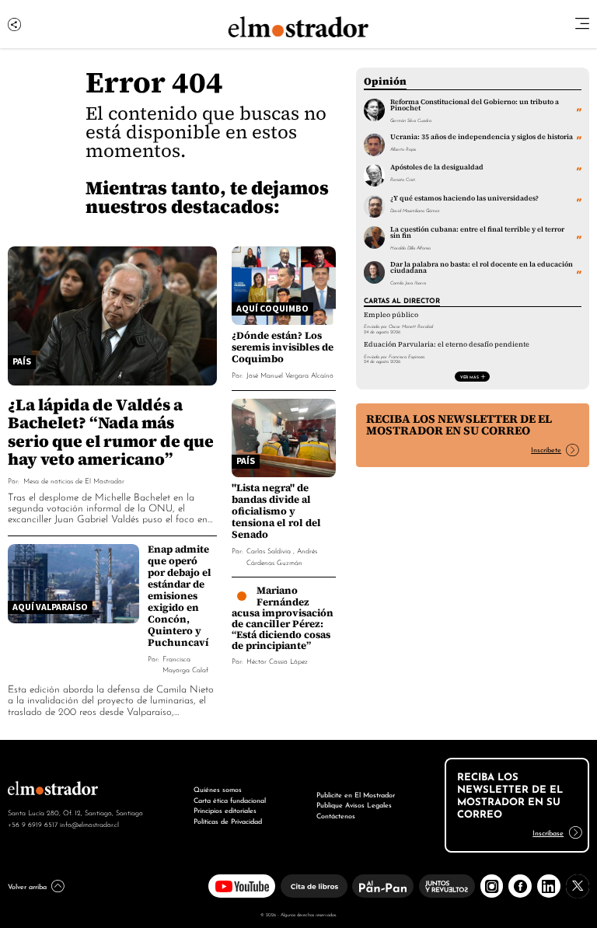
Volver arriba (27, 886)
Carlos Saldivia (268, 550)
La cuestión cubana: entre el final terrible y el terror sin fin (477, 233)
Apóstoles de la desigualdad (437, 167)
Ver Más (469, 376)
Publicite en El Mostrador (355, 794)
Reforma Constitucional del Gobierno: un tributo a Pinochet (474, 105)
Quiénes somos (218, 789)
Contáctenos (335, 815)
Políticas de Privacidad (228, 820)
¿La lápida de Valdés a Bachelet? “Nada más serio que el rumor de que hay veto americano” (111, 432)
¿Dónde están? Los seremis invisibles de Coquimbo (282, 347)
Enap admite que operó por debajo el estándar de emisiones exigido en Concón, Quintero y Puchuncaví (179, 595)
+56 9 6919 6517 (33, 824)
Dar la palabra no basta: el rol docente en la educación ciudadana (481, 268)
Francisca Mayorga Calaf (185, 663)
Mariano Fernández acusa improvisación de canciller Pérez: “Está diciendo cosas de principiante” (282, 618)
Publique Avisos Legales (354, 804)
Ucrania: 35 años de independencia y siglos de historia (481, 136)
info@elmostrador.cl (89, 824)
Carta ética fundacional (230, 799)
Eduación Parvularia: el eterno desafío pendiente (446, 344)
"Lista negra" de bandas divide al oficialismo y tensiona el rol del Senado (276, 511)
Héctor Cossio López (277, 660)
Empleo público (391, 314)
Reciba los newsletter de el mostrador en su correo (459, 424)
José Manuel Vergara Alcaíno (289, 374)
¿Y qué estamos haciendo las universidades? (464, 198)
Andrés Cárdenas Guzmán (281, 555)
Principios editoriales (225, 810)
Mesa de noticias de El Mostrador (73, 480)
